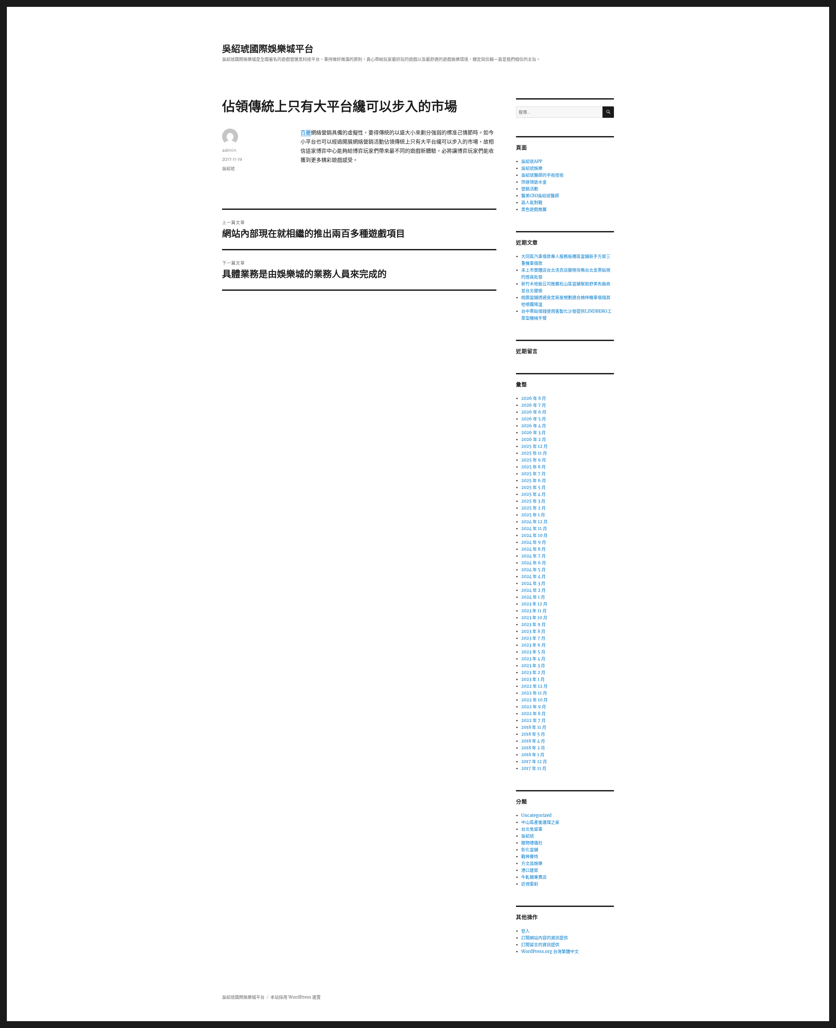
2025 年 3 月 (533, 501)
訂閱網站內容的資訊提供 (544, 938)
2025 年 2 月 (533, 508)
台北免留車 (531, 829)
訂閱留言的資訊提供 (540, 944)
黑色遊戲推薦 (534, 209)
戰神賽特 (529, 856)
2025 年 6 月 (533, 480)
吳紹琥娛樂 (531, 168)
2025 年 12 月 (534, 446)
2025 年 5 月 (533, 487)
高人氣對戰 (531, 202)
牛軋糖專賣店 (534, 877)
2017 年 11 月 (533, 768)
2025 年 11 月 (534, 453)
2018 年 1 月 (532, 754)
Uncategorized (536, 815)
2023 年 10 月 (534, 617)
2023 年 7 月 (533, 638)
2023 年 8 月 (533, 631)
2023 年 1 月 (533, 679)
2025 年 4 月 (533, 494)
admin (229, 150)
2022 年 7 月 (533, 720)
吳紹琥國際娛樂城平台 (268, 49)
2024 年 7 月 (533, 556)
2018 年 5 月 (533, 734)
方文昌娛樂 (531, 863)
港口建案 (529, 870)
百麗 (305, 132)
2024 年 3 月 (533, 583)
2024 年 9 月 (533, 542)
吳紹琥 (228, 168)
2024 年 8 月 (533, 549)
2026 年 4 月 (533, 425)
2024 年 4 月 (533, 576)
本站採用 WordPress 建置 (295, 997)
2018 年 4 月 (533, 741)
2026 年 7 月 (533, 405)
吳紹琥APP (531, 161)
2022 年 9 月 (533, 706)
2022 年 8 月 (533, 713)
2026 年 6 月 (533, 412)
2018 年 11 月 (533, 727)
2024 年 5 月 (533, 569)
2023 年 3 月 (533, 665)
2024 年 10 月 (534, 535)
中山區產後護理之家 (540, 822)
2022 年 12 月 (534, 686)
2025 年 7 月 (533, 473)
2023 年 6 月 (533, 645)
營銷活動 (529, 189)
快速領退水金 (534, 182)
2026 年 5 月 (533, 419)
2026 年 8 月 (533, 398)
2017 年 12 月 (534, 761)
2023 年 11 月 (534, 611)
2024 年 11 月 (534, 528)
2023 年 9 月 (533, 624)
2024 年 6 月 (533, 563)
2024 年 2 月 (533, 590)
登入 (525, 931)
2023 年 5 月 (533, 652)
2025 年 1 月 (533, 515)
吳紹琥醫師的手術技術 (542, 175)
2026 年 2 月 (533, 439)
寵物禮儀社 (531, 843)
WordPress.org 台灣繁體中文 (550, 951)
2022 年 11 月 (534, 693)
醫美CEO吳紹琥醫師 (540, 195)
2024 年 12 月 (534, 521)
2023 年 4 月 (533, 659)
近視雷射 (529, 884)
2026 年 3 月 (533, 432)
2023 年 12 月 (534, 604)
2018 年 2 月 (533, 748)
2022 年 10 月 (534, 700)
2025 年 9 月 (533, 460)
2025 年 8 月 (533, 467)
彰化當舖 (529, 849)
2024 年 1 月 (533, 597)
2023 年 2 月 (533, 672)
